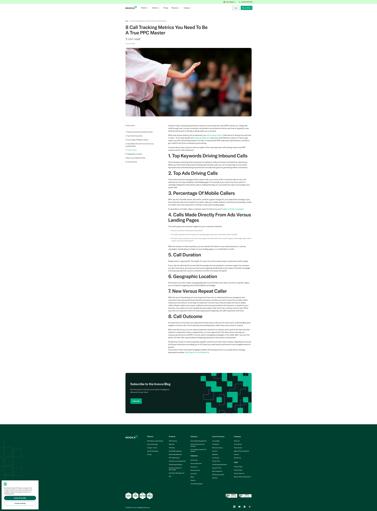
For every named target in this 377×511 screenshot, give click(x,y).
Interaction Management (176, 473)
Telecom (193, 480)
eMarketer (206, 138)
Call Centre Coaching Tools (177, 461)
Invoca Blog (215, 441)
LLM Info (215, 478)
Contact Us (237, 458)
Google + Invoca (152, 448)
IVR (170, 476)
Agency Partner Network (241, 451)
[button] (230, 2)
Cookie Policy (238, 470)
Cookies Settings (20, 503)
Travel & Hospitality (196, 484)
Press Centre (238, 448)
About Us (237, 441)
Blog (126, 21)
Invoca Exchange (152, 444)
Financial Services (196, 463)
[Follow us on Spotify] (245, 507)
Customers (215, 444)
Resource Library (217, 448)
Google (196, 138)
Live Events (215, 458)
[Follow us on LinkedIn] (234, 507)
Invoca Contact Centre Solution (198, 445)
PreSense (172, 448)
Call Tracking (173, 441)
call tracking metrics (214, 135)
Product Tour (216, 461)
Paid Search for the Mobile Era (197, 352)
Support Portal (216, 468)
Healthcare (194, 467)
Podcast (214, 451)
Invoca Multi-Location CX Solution (198, 450)
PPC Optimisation (174, 458)
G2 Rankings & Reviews (219, 464)
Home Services (195, 470)
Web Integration (217, 471)
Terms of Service (239, 473)
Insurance (194, 473)
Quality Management (175, 451)
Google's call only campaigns (232, 209)
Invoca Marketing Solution (199, 441)
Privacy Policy (238, 466)
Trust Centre (238, 444)
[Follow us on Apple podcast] (250, 507)
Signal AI (171, 444)
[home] (131, 8)
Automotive (194, 460)
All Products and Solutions (155, 441)
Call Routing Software (175, 464)
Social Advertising (152, 451)
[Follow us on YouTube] (239, 507)
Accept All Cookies (20, 498)
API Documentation (218, 474)
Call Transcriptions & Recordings (175, 469)
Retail (192, 477)
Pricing (149, 454)
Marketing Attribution (175, 454)
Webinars (215, 454)
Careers (236, 454)
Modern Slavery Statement (242, 477)
